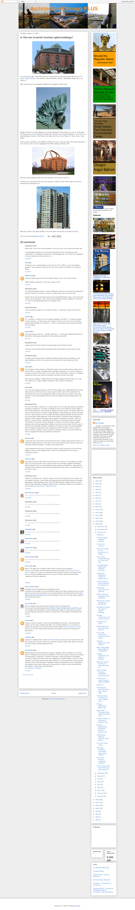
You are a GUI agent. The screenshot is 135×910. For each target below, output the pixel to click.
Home (53, 693)
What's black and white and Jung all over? (102, 628)
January (100, 796)
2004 (97, 811)
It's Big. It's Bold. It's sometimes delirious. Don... (103, 720)
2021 (97, 495)
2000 (97, 820)
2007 (97, 802)
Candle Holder (51, 640)
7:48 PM (27, 363)
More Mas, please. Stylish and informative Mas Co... (103, 664)
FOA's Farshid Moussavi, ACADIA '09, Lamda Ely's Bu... (103, 672)
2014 (97, 509)
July (98, 779)
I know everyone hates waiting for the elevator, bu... (103, 583)
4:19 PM (27, 455)
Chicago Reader (98, 871)
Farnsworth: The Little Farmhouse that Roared (104, 330)
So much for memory (101, 545)
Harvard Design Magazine (101, 880)
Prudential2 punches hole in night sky (103, 589)
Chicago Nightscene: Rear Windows (103, 642)
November (101, 529)
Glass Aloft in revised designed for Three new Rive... (103, 559)
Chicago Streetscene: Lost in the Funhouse (103, 617)
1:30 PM (27, 284)
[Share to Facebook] (58, 236)
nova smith (28, 603)
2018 (97, 498)
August (99, 776)
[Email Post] (48, 236)
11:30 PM (28, 488)
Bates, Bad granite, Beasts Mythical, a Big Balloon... (103, 649)
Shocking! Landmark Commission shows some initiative (102, 751)
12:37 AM (28, 498)
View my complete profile (101, 445)
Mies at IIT (97, 324)
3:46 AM (27, 599)
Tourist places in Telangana (33, 668)
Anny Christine (30, 557)
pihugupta (28, 529)
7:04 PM (27, 351)
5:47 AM (27, 534)
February (100, 793)
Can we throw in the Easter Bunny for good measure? (103, 767)
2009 (97, 524)
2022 (97, 492)
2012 (97, 515)
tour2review (29, 650)
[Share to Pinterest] (60, 236)
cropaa (27, 620)
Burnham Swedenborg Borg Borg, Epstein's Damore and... (102, 728)
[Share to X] (56, 236)
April (99, 787)
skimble (27, 438)
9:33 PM (27, 383)
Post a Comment (28, 674)
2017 (97, 501)
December (101, 526)
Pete (26, 262)
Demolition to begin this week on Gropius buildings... (103, 609)
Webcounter (99, 412)
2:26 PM (27, 312)
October (100, 532)
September (101, 773)
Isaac (26, 366)
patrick (27, 316)
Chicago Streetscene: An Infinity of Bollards (103, 656)
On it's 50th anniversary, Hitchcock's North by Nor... (103, 635)
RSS (104, 276)
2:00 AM (27, 583)
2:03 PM (27, 303)
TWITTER (106, 277)
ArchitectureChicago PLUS (58, 8)
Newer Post (24, 693)
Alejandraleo (29, 538)
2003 (97, 814)
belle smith (28, 566)
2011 (97, 518)
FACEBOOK (97, 277)
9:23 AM (27, 646)
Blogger (78, 906)
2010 (97, 521)
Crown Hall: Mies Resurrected (102, 324)
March (99, 790)
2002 (97, 817)
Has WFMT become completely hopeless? (101, 760)
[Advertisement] (53, 683)
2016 (97, 504)
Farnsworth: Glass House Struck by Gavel (102, 328)
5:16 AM (27, 507)
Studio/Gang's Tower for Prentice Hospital (103, 298)
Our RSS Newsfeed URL (101, 867)
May (98, 784)
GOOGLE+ (96, 279)
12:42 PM (28, 272)
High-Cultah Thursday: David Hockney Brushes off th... (103, 713)
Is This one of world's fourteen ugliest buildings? (103, 680)
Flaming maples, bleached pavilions (102, 539)
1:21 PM (27, 472)
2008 (97, 800)
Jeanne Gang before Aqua (103, 293)
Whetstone (28, 275)
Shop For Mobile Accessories (72, 627)
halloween (100, 535)
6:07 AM (27, 543)
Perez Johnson (30, 586)
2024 (97, 486)
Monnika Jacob (30, 492)
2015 (97, 507)
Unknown (28, 459)
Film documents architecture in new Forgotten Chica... (102, 698)
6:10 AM (27, 553)
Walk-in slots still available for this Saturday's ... (103, 596)
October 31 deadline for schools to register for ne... (103, 575)
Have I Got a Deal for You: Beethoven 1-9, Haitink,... (103, 551)
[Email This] (52, 236)
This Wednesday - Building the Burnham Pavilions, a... (103, 567)
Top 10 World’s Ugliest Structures (46, 486)
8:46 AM (27, 400)
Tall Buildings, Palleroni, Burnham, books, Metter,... (103, 737)
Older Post (82, 693)
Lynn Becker (99, 423)
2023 (97, 489)
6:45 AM (27, 562)
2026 (97, 481)
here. (101, 443)
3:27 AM (27, 670)
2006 (97, 805)
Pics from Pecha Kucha (102, 744)
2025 (97, 484)
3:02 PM (27, 338)
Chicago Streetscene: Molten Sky (102, 705)
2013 (97, 512)
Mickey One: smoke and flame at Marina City (103, 602)
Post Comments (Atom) (57, 699)
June (99, 782)
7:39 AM (27, 616)
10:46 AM (28, 258)
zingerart (28, 637)
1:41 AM (27, 434)
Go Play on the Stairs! (102, 622)
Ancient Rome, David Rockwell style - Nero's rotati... (102, 690)
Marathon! (100, 685)
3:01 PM (27, 327)
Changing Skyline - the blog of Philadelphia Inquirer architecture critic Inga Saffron (103, 890)
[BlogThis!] (54, 236)
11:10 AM (28, 633)
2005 (97, 808)
